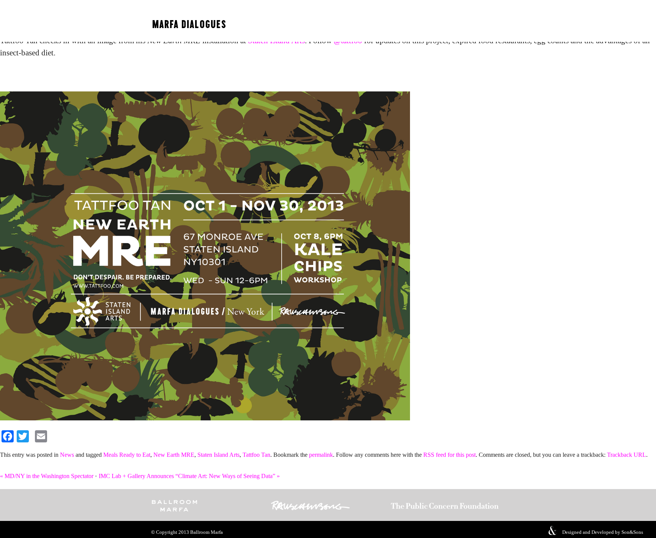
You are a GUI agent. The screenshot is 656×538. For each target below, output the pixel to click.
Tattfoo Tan (256, 454)
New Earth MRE (173, 454)
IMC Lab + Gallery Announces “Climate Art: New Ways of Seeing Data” (189, 476)
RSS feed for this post (449, 454)
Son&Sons (632, 532)
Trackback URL (626, 454)
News (67, 454)
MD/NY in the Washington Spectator (46, 476)
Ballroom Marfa (206, 532)
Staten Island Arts (218, 454)
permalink (321, 454)
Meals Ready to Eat (126, 454)
